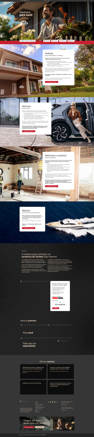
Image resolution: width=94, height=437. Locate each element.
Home (36, 401)
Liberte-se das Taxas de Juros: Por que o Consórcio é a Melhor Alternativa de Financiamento (60, 384)
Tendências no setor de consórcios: (32, 383)
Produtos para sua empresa (39, 407)
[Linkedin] (26, 1)
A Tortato (36, 403)
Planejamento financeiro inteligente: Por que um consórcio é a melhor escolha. (33, 368)
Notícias (36, 410)
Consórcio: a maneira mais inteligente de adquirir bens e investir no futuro (60, 368)
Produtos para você (38, 406)
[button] (20, 5)
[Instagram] (20, 1)
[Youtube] (24, 1)
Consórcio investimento (39, 404)
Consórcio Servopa (38, 409)
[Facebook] (22, 1)
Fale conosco (37, 412)
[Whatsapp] (28, 1)
